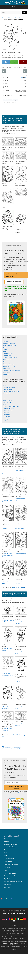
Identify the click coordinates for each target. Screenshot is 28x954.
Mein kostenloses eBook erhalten (16, 787)
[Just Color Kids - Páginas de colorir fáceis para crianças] (15, 919)
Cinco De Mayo (7, 389)
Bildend (5, 349)
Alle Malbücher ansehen (13, 282)
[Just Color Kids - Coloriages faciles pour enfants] (9, 919)
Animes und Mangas (8, 364)
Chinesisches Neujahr (9, 387)
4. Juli (4, 385)
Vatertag (5, 419)
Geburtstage (6, 393)
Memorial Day (7, 402)
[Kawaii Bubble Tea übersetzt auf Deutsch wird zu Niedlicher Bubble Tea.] (21, 642)
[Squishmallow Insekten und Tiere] (8, 700)
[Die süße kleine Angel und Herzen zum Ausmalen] (21, 614)
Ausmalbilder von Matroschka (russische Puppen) (7, 555)
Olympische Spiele (8, 408)
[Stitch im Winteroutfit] (8, 614)
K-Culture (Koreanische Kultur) (11, 370)
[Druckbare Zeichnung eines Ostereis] (8, 224)
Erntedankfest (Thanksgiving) (11, 391)
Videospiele (6, 372)
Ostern (21, 17)
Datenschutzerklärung (22, 792)
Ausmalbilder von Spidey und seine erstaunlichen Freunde (7, 673)
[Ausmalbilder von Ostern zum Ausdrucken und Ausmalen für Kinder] (3, 747)
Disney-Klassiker (8, 353)
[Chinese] (24, 919)
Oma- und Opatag (8, 410)
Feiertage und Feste (13, 17)
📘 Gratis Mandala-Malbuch (8, 898)
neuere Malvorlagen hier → (19, 587)
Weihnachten (6, 421)
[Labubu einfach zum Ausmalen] (8, 642)
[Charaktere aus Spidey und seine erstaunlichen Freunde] (8, 664)
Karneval (5, 398)
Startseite (4, 17)
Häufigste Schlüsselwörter (8, 912)
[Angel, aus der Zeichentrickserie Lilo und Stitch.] (21, 672)
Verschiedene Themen (9, 345)
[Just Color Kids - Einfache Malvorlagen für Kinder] (21, 919)
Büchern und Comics (9, 366)
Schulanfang (6, 414)
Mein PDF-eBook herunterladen (11, 275)
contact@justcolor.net (14, 944)
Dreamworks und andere (10, 357)
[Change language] (26, 2)
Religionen (6, 374)
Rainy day (6, 412)
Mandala (5, 341)
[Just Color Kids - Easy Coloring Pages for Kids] (4, 919)
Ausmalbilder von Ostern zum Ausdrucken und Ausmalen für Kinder (13, 120)
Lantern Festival (7, 400)
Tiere (4, 347)
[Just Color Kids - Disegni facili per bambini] (18, 919)
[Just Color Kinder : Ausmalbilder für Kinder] (14, 2)
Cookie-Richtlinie (14, 913)
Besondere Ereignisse (9, 343)
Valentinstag (6, 416)
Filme (4, 362)
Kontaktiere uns (18, 912)
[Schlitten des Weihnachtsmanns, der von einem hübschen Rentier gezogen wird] (8, 719)
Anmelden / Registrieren (23, 2)
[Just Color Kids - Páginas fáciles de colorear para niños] (12, 919)
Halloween (6, 396)
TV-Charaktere (7, 360)
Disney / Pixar (7, 355)
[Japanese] (14, 920)
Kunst (4, 351)
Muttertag (5, 404)
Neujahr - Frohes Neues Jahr (11, 406)
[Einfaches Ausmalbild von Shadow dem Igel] (21, 700)
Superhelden (6, 368)
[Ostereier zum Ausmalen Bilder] (21, 227)
